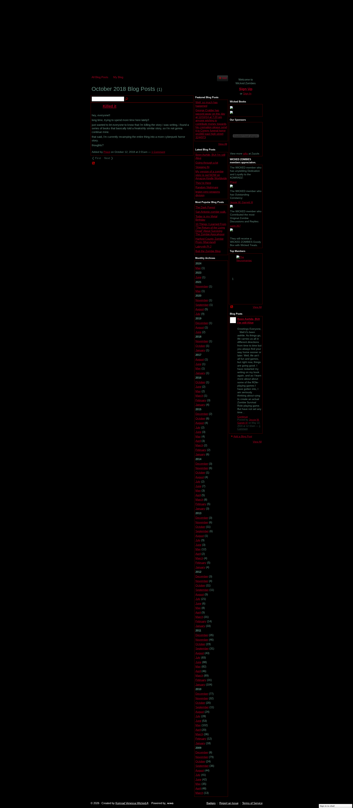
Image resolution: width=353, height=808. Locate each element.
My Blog (118, 77)
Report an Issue (228, 803)
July (197, 313)
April (198, 440)
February (200, 400)
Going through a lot (206, 162)
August (199, 309)
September (202, 304)
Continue (242, 416)
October (200, 345)
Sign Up (245, 89)
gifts (245, 153)
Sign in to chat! (327, 806)
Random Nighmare (206, 187)
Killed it (109, 106)
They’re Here (203, 182)
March (199, 395)
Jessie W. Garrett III (241, 202)
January (200, 350)
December (201, 323)
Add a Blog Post (242, 436)
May (198, 268)
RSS (93, 163)
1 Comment (158, 151)
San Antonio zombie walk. (210, 211)
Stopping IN (202, 167)
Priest (107, 151)
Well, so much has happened (206, 104)
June (198, 277)
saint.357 (235, 225)
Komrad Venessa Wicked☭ (131, 803)
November (201, 286)
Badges (211, 803)
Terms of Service (252, 803)
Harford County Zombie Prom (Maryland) (209, 240)
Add (224, 78)
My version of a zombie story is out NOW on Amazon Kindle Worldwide (211, 175)
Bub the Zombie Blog (207, 251)
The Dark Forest (205, 207)
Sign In (247, 93)
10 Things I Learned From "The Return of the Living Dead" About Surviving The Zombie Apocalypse (210, 229)
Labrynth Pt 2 (203, 246)
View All (222, 144)
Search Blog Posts (127, 99)
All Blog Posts (100, 77)
